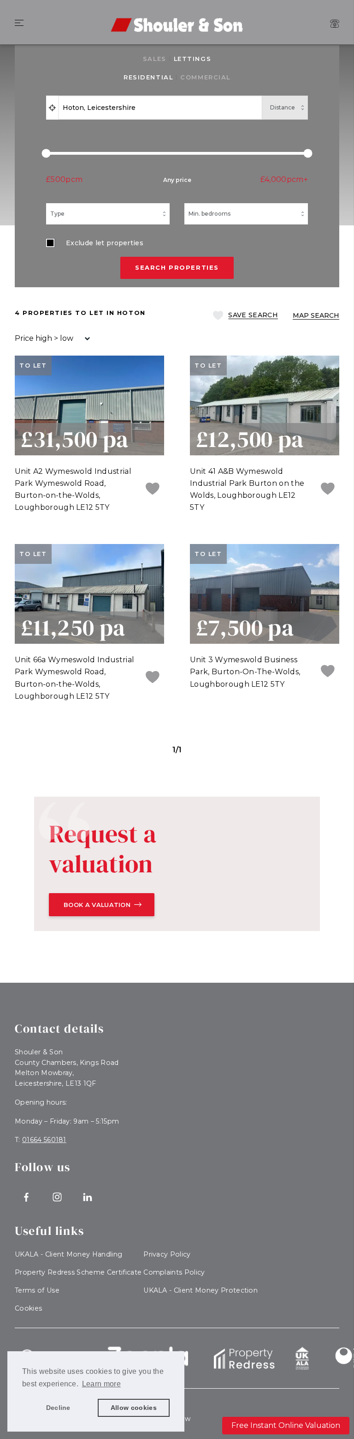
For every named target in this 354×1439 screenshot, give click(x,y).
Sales (154, 58)
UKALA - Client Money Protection (200, 1290)
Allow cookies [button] (134, 1407)
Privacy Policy (166, 1254)
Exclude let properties (104, 243)
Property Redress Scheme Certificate (78, 1272)
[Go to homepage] (177, 18)
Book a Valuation (97, 904)
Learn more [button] (101, 1384)
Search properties (177, 267)
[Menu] (19, 23)
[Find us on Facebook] (26, 1197)
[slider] (177, 153)
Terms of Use (37, 1290)
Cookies (28, 1308)
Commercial (205, 77)
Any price (177, 179)
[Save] (152, 489)
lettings (192, 58)
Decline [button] (58, 1407)
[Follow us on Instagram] (57, 1197)
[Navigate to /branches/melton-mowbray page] (334, 23)
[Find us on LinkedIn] (88, 1197)
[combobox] (160, 108)
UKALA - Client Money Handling (68, 1254)
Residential (148, 77)
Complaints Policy (174, 1272)
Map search (316, 315)
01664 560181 (44, 1140)
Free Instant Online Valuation (285, 1425)
